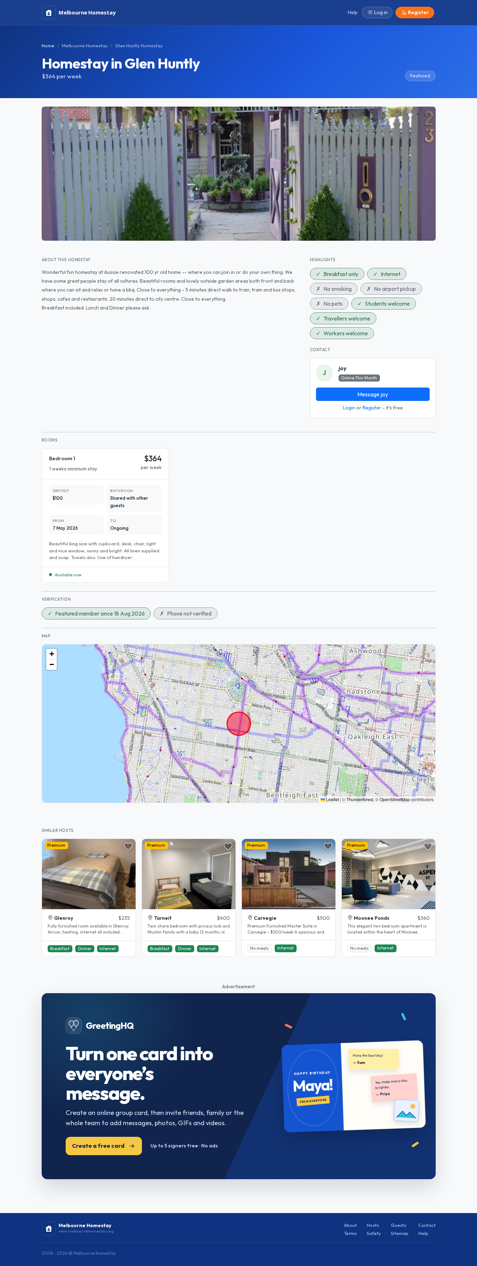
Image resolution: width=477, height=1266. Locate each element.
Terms (350, 1233)
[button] (51, 654)
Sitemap (400, 1233)
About (350, 1225)
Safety (374, 1233)
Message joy (372, 394)
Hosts (373, 1225)
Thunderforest (359, 799)
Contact (427, 1225)
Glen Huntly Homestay (139, 45)
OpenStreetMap (395, 799)
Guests (398, 1225)
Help (423, 1233)
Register (372, 407)
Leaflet (332, 799)
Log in (381, 12)
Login (349, 407)
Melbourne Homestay (85, 45)
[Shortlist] (128, 846)
